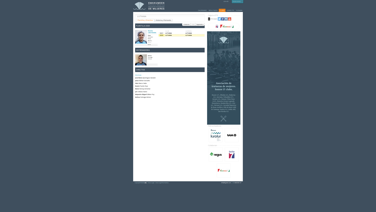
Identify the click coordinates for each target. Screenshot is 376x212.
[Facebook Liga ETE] (222, 20)
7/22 (193, 24)
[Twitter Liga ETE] (219, 20)
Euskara (239, 10)
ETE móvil (213, 19)
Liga (148, 6)
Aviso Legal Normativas (162, 183)
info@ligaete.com (226, 183)
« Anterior (186, 24)
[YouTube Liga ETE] (229, 20)
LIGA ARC (226, 1)
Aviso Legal (151, 183)
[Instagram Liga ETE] (226, 20)
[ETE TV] (223, 26)
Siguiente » (200, 24)
